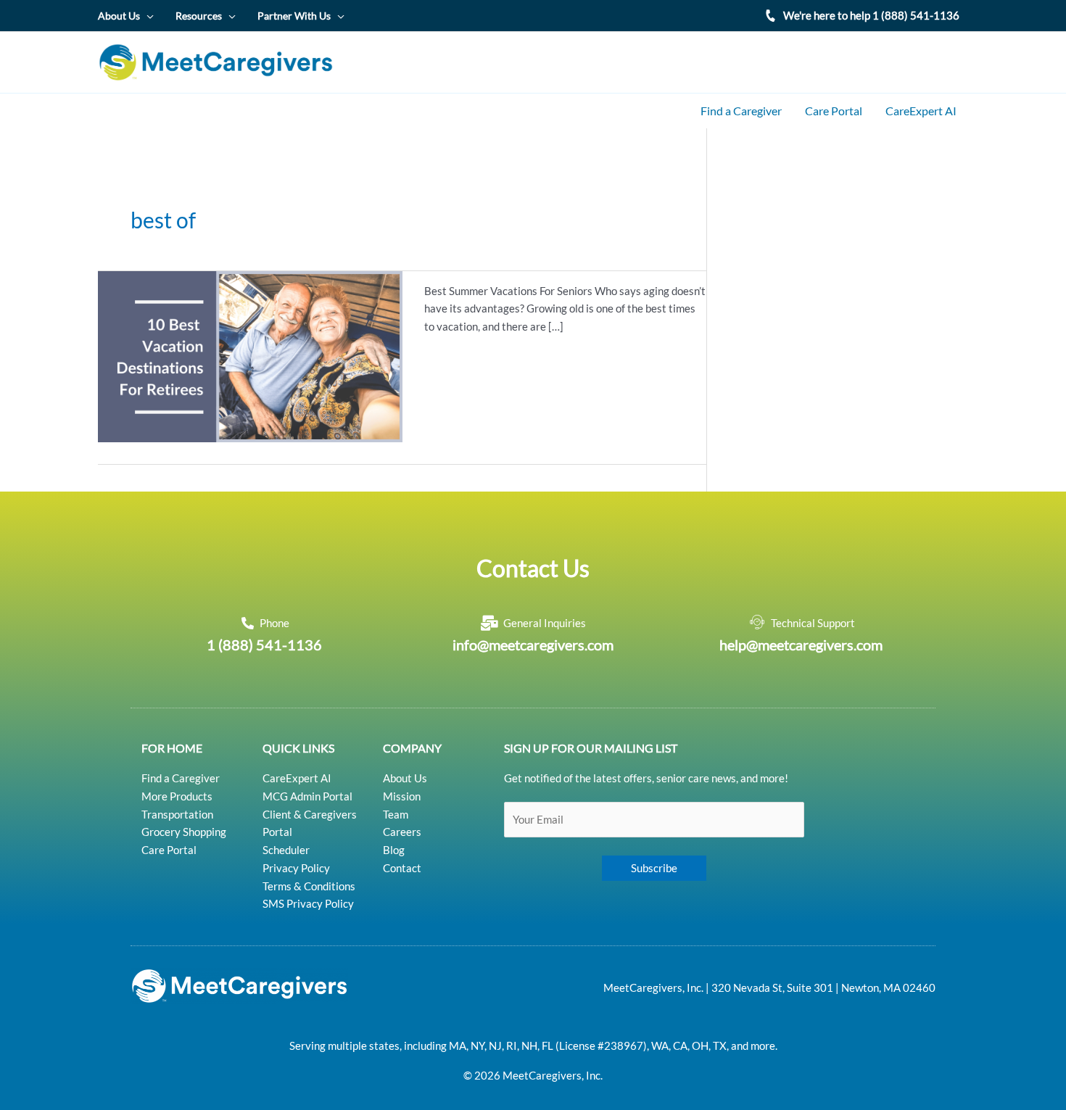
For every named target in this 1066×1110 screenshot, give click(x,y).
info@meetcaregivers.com (533, 644)
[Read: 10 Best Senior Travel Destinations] (250, 354)
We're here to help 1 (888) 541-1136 (871, 15)
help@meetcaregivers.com (801, 644)
